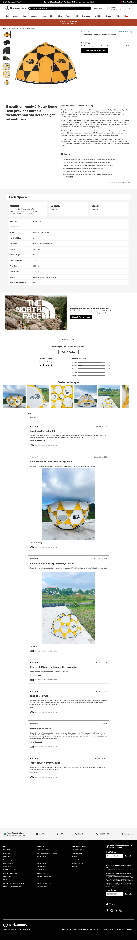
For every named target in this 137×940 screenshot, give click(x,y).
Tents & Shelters (18, 28)
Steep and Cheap (76, 853)
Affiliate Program (43, 870)
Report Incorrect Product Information (119, 183)
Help (5, 846)
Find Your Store (128, 2)
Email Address (111, 852)
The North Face (86, 32)
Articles (39, 860)
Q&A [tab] (73, 340)
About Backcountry (43, 850)
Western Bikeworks (77, 863)
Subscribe (128, 856)
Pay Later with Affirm (10, 873)
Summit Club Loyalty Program (47, 853)
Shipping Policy (8, 866)
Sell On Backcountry (44, 876)
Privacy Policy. (113, 886)
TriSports (74, 866)
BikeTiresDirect (76, 860)
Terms (107, 886)
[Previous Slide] (23, 2)
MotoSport (74, 856)
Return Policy (7, 860)
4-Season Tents (30, 28)
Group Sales (7, 876)
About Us (40, 846)
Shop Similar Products (94, 50)
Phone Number (111, 890)
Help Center (7, 850)
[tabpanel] (68, 243)
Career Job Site (42, 863)
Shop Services (42, 866)
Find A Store (7, 853)
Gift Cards (6, 880)
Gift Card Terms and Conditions (13, 883)
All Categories (42, 886)
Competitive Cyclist (77, 850)
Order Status (7, 856)
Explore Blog (41, 856)
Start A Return (8, 863)
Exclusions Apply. (110, 875)
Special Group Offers (44, 883)
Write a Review (68, 352)
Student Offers (42, 873)
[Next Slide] (114, 2)
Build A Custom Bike (10, 870)
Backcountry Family (78, 846)
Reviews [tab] (65, 340)
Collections (41, 880)
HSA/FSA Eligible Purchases (12, 886)
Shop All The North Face (81, 317)
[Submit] (30, 8)
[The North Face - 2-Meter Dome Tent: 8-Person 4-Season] (7, 34)
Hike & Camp (7, 28)
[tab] (17, 197)
